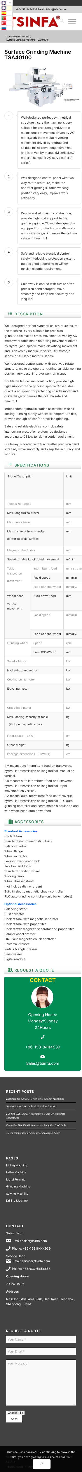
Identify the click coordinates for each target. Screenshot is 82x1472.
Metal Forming (16, 1179)
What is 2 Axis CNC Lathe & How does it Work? (31, 1106)
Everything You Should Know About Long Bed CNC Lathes (37, 1125)
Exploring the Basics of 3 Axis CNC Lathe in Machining (35, 1098)
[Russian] (6, 28)
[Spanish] (6, 13)
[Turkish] (6, 23)
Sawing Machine (17, 1193)
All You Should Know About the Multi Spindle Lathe (33, 1132)
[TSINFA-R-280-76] (34, 21)
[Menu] (70, 21)
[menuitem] (59, 21)
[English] (6, 8)
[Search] (59, 21)
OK (42, 1463)
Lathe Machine (16, 1172)
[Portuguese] (6, 18)
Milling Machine (16, 1165)
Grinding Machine (18, 1186)
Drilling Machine (17, 1200)
